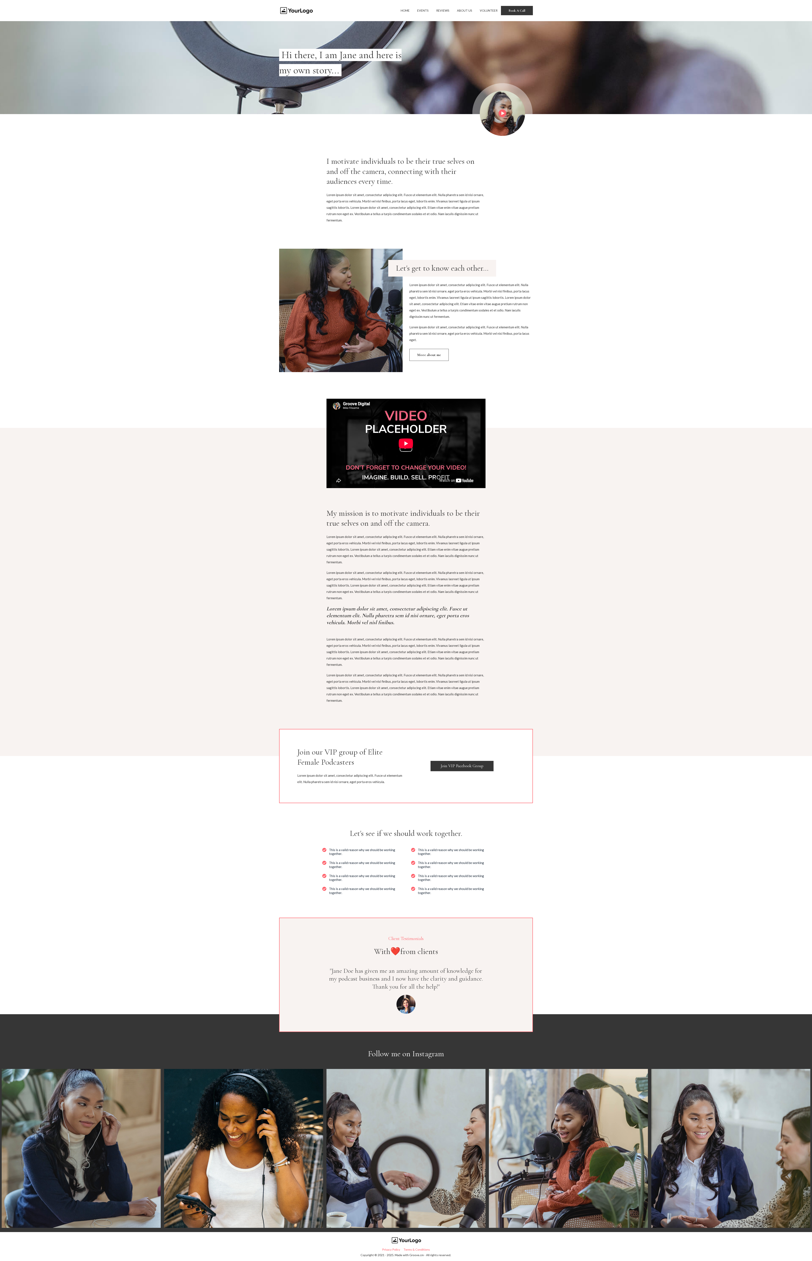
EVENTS (423, 10)
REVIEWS (442, 10)
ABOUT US (464, 10)
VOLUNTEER (489, 10)
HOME (405, 10)
